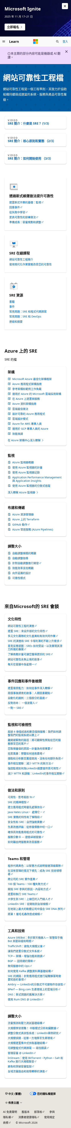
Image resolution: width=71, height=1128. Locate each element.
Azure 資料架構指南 (24, 403)
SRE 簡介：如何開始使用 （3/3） (30, 158)
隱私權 (7, 1117)
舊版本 (26, 1112)
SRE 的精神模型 (17, 802)
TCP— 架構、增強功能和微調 (25, 956)
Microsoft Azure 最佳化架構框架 (32, 379)
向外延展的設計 (21, 573)
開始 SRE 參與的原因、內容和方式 (28, 889)
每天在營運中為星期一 (21, 664)
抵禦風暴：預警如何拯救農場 (25, 753)
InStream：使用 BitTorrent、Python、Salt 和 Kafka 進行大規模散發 (35, 1059)
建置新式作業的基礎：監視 (25, 202)
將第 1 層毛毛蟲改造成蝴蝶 (24, 914)
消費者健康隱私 (27, 1117)
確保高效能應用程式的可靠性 (25, 832)
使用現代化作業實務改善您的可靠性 (30, 264)
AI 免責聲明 (10, 1112)
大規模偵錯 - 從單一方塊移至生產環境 (30, 1038)
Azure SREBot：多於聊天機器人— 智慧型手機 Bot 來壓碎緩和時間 (35, 939)
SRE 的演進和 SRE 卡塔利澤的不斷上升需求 (33, 641)
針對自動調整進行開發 (25, 563)
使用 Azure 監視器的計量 (27, 467)
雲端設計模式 (20, 419)
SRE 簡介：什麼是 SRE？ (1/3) (28, 123)
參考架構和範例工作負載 (26, 389)
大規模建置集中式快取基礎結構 (26, 1043)
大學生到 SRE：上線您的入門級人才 (29, 899)
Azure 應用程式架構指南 (27, 384)
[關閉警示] (65, 6)
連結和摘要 (16, 321)
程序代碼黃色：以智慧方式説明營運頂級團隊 (34, 865)
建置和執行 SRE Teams (21, 894)
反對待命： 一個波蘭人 (21, 703)
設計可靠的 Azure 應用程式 (28, 414)
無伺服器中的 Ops (19, 966)
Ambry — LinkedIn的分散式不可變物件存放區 (35, 984)
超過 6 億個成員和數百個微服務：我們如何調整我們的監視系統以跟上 (34, 733)
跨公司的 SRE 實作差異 (21, 879)
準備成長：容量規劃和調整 (25, 222)
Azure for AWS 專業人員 (27, 423)
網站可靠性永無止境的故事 (24, 659)
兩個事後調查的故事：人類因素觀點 (29, 693)
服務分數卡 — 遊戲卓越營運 (24, 837)
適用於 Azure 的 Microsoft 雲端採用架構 (36, 394)
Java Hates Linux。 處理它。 (25, 812)
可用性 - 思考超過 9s (20, 797)
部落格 (38, 1112)
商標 (5, 1122)
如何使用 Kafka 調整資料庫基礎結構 (29, 971)
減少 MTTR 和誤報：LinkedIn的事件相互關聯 (35, 773)
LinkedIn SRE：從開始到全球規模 (28, 904)
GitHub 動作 (19, 524)
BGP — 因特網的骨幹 (20, 961)
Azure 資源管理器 (23, 514)
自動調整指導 (20, 558)
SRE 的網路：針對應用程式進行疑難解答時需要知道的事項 (34, 977)
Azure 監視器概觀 (23, 462)
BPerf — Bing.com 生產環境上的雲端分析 (33, 989)
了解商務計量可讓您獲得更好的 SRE (29, 654)
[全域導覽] (4, 41)
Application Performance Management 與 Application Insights (37, 479)
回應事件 (14, 207)
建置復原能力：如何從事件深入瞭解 (29, 688)
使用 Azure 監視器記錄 (26, 472)
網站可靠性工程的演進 (21, 626)
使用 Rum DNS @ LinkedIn (24, 999)
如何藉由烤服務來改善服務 (24, 842)
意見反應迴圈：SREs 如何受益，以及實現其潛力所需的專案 (35, 647)
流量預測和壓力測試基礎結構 (25, 1023)
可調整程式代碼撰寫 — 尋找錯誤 (27, 1048)
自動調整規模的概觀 (24, 553)
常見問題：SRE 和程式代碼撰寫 (28, 311)
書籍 (12, 301)
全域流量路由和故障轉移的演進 (26, 1071)
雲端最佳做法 (20, 409)
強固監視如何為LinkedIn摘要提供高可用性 (33, 768)
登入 (65, 41)
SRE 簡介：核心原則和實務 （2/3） (32, 141)
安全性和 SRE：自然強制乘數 (25, 822)
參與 (52, 1112)
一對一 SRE (14, 708)
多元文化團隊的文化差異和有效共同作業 (31, 636)
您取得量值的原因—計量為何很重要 (29, 748)
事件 (12, 306)
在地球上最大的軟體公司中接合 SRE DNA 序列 (35, 909)
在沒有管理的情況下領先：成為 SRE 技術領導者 (35, 872)
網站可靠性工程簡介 (21, 259)
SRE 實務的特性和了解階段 (24, 817)
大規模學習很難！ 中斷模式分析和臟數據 (32, 1028)
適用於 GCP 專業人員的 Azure (30, 428)
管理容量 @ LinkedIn (20, 1053)
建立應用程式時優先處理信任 (25, 807)
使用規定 (49, 1117)
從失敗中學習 (17, 212)
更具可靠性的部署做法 (22, 217)
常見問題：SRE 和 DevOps (25, 316)
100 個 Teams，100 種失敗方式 (27, 884)
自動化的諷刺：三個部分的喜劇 (26, 698)
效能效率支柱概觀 (23, 568)
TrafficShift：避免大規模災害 (25, 946)
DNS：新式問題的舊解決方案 (25, 994)
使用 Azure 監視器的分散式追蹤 (31, 485)
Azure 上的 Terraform (25, 519)
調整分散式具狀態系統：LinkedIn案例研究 (33, 1033)
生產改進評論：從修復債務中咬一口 (29, 827)
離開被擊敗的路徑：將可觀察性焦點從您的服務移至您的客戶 (34, 741)
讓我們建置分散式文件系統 (24, 951)
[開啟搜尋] (57, 41)
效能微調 (17, 434)
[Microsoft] (35, 41)
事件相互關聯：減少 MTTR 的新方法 (29, 763)
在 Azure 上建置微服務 (26, 399)
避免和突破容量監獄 (20, 1066)
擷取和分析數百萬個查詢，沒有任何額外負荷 (34, 758)
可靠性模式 (19, 578)
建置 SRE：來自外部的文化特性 (26, 631)
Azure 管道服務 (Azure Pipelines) (32, 529)
